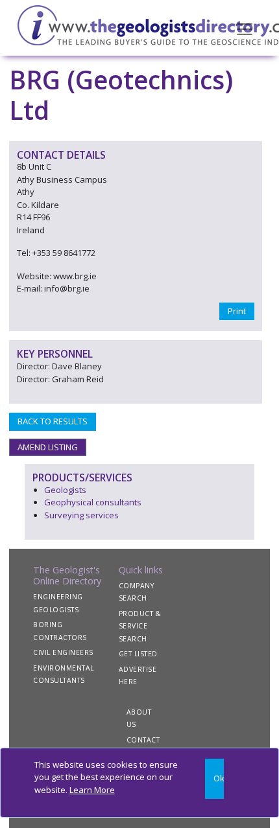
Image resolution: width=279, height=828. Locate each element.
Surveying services (81, 515)
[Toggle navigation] (244, 28)
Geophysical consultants (92, 502)
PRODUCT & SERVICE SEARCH (140, 626)
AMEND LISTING (48, 447)
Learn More (92, 790)
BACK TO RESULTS (53, 421)
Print (237, 311)
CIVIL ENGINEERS (63, 652)
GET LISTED (138, 653)
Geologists (65, 490)
